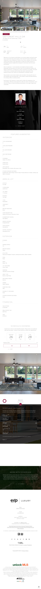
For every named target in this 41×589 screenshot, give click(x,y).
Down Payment (6, 421)
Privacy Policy (25, 550)
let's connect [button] (21, 483)
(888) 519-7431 (24, 522)
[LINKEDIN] (18, 539)
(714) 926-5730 (20, 115)
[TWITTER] (23, 539)
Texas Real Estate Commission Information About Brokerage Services (20, 527)
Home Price (5, 414)
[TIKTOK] (20, 539)
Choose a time (6, 342)
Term (4, 418)
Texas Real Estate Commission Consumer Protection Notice (20, 526)
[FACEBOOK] (12, 539)
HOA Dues (5, 432)
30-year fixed (5, 419)
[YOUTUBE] (26, 539)
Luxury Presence (28, 545)
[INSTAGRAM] (15, 539)
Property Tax (5, 425)
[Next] (36, 337)
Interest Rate (5, 428)
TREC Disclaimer (20, 528)
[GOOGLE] (29, 539)
